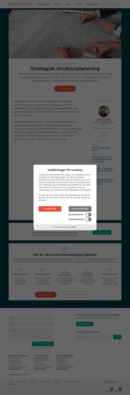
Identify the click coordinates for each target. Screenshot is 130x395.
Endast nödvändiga (80, 209)
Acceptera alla (50, 209)
